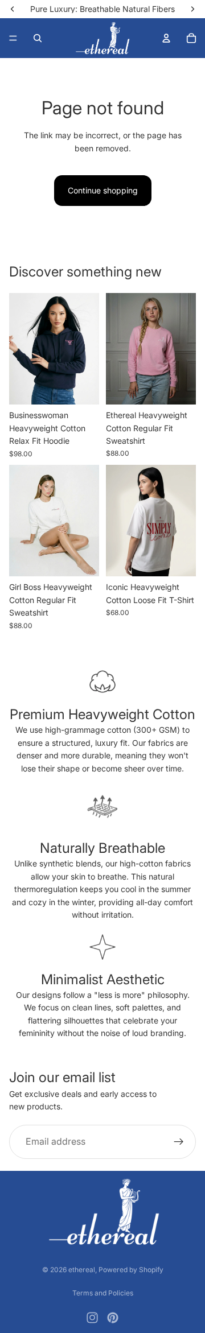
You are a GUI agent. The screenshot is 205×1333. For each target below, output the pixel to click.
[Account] (166, 38)
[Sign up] (179, 1142)
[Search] (37, 38)
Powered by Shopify (131, 1269)
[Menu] (13, 38)
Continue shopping (103, 190)
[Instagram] (92, 1317)
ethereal (81, 1269)
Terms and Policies (102, 1293)
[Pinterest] (113, 1317)
